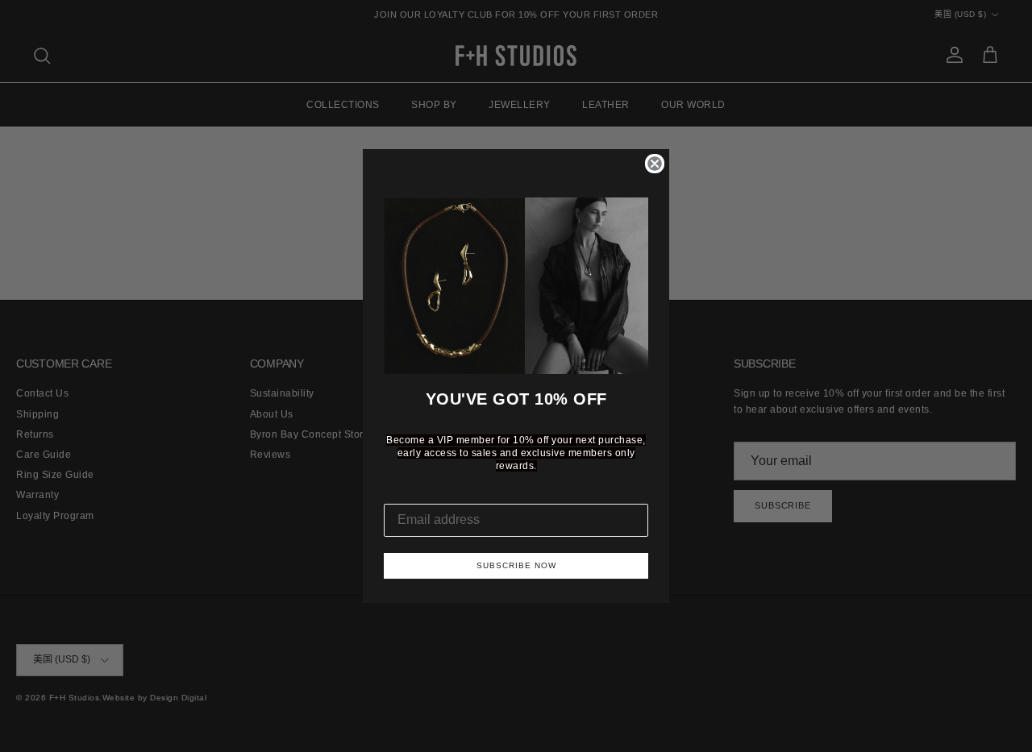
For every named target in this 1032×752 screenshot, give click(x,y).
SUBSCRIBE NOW (516, 565)
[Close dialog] (655, 164)
